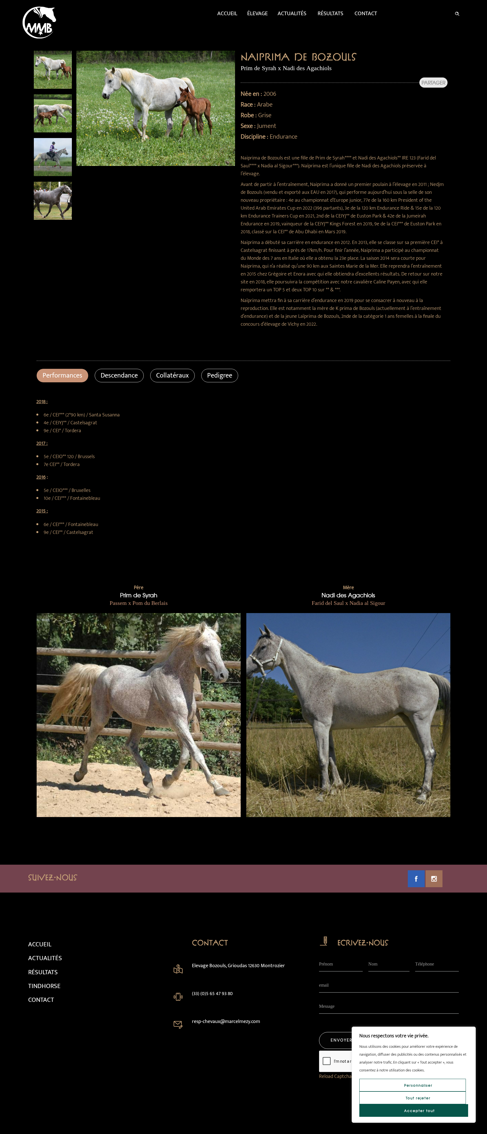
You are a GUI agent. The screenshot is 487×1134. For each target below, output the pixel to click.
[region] (414, 1075)
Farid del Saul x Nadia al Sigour (348, 603)
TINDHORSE (44, 986)
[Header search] (457, 12)
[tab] (62, 375)
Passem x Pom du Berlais (139, 603)
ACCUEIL (39, 944)
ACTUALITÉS (45, 958)
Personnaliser (418, 1085)
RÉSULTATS (43, 972)
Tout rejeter (418, 1097)
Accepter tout (419, 1110)
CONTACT (41, 1000)
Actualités (292, 13)
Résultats (330, 13)
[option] (53, 70)
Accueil (227, 13)
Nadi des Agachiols (348, 595)
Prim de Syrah (138, 595)
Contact (366, 13)
